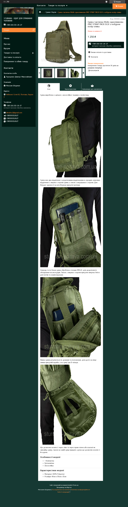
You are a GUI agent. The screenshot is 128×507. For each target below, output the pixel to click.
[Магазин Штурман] (19, 10)
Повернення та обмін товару (16, 61)
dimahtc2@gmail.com (14, 113)
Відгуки (7, 48)
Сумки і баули (51, 12)
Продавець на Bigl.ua (64, 487)
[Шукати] (33, 30)
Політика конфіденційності (80, 490)
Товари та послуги (56, 5)
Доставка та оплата (12, 57)
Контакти (41, 5)
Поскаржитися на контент (61, 490)
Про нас (7, 44)
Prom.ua (75, 485)
